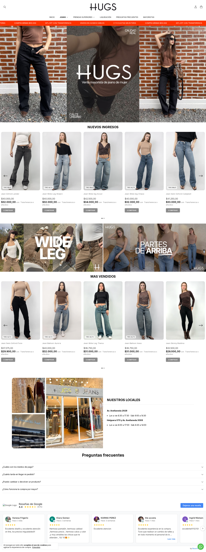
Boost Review (197, 548)
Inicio (52, 17)
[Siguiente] (200, 176)
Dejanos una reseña (192, 505)
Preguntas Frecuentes (127, 17)
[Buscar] (4, 6)
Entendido (36, 547)
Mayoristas (148, 17)
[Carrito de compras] (201, 6)
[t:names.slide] (103, 74)
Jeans (63, 17)
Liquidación (105, 17)
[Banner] (51, 248)
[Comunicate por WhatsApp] (201, 547)
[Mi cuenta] (195, 6)
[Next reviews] (202, 528)
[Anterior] (5, 176)
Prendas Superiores (82, 17)
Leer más (171, 539)
